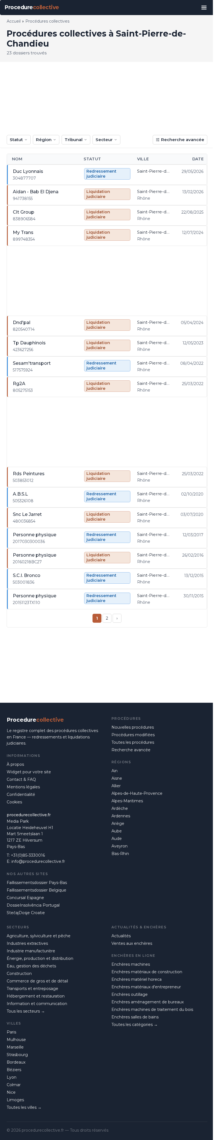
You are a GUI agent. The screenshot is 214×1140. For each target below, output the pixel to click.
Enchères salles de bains (135, 1017)
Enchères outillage (129, 994)
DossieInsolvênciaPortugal (33, 905)
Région (44, 139)
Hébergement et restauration (36, 996)
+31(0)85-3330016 (28, 855)
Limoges (15, 1099)
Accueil (14, 21)
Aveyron (119, 846)
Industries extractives (27, 943)
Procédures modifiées (133, 734)
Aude (116, 838)
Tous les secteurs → (26, 1011)
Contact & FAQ (21, 779)
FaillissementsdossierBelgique (36, 890)
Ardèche (119, 808)
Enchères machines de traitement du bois (152, 1009)
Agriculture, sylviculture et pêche (38, 935)
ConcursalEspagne (25, 897)
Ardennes (120, 815)
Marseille (15, 1047)
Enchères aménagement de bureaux (147, 1001)
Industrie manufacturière (31, 950)
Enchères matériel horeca (136, 979)
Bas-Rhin (120, 853)
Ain (114, 770)
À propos (15, 764)
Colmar (14, 1084)
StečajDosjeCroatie (26, 912)
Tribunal (73, 139)
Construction (19, 973)
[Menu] (204, 7)
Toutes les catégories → (134, 1024)
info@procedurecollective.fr (38, 861)
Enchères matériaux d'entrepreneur (146, 986)
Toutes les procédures (132, 742)
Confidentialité (21, 794)
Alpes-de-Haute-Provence (136, 793)
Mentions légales (23, 786)
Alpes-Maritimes (127, 800)
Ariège (117, 823)
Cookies (14, 802)
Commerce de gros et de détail (37, 981)
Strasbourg (17, 1054)
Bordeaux (16, 1062)
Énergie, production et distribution (40, 958)
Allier (116, 785)
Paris (11, 1032)
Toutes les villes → (24, 1107)
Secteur (104, 139)
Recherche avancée (182, 139)
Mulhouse (16, 1039)
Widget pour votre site (29, 771)
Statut (16, 139)
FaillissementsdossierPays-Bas (37, 882)
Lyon (11, 1077)
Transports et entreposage (32, 988)
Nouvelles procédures (132, 727)
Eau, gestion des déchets (31, 965)
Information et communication (37, 1003)
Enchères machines (130, 964)
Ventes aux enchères (131, 943)
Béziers (14, 1069)
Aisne (116, 778)
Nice (11, 1092)
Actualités (121, 935)
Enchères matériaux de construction (146, 971)
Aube (116, 831)
